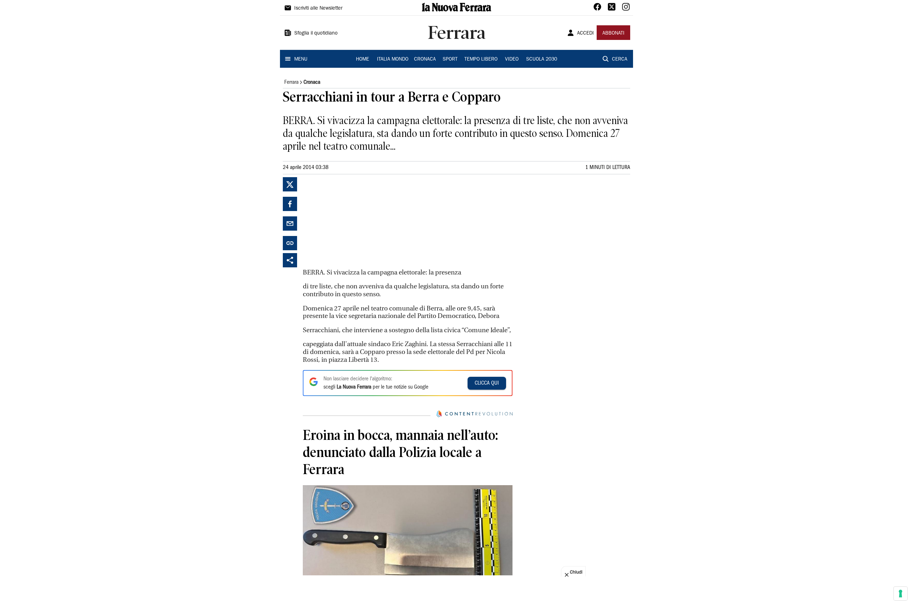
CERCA (619, 59)
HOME (362, 59)
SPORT (450, 59)
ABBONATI (613, 33)
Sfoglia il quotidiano (316, 33)
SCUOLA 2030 (541, 59)
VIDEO (512, 59)
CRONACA (425, 59)
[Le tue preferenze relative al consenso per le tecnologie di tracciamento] (900, 593)
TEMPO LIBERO (481, 59)
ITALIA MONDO (392, 59)
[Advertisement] (356, 221)
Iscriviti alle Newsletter (318, 8)
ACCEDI (585, 33)
